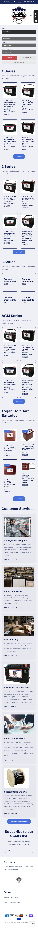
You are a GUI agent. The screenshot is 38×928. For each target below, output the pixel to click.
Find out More (9, 813)
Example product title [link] (10, 280)
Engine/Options (7, 49)
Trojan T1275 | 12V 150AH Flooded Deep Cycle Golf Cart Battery (9, 483)
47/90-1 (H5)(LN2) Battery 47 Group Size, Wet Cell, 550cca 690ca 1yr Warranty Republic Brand (10, 106)
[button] (2, 15)
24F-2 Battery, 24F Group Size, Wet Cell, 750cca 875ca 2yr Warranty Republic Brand (28, 200)
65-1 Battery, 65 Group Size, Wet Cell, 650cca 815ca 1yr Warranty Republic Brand (28, 105)
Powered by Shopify (27, 922)
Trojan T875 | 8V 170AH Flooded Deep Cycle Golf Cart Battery (28, 447)
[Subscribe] (32, 850)
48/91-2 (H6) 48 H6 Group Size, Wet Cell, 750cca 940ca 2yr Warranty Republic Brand (10, 236)
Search (9, 57)
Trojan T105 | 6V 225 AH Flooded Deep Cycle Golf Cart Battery (10, 447)
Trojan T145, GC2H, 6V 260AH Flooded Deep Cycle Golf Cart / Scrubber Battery (28, 478)
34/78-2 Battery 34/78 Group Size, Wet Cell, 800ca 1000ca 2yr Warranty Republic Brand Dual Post (27, 237)
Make (4, 35)
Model (4, 42)
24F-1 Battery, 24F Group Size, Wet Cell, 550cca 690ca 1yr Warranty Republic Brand (28, 142)
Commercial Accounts (19, 821)
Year (3, 28)
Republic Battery (15, 922)
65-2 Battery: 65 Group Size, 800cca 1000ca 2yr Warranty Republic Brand (10, 199)
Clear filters (27, 57)
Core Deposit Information (12, 902)
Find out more (9, 559)
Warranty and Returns (11, 897)
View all (19, 156)
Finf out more (9, 706)
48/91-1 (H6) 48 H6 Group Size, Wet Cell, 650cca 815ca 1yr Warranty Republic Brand (10, 142)
